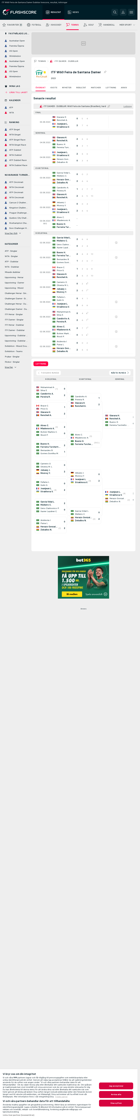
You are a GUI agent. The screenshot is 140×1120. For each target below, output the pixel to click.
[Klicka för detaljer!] (83, 122)
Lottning (111, 87)
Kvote (53, 87)
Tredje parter (61, 1096)
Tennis (42, 61)
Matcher (96, 87)
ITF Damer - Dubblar (66, 61)
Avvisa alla (116, 1094)
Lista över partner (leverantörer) (18, 1115)
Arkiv (124, 87)
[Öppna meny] (131, 12)
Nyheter (66, 87)
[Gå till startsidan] (22, 12)
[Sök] (114, 12)
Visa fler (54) (11, 233)
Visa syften (116, 1103)
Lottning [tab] (41, 364)
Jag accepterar (116, 1086)
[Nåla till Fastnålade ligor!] (105, 72)
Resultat (81, 87)
